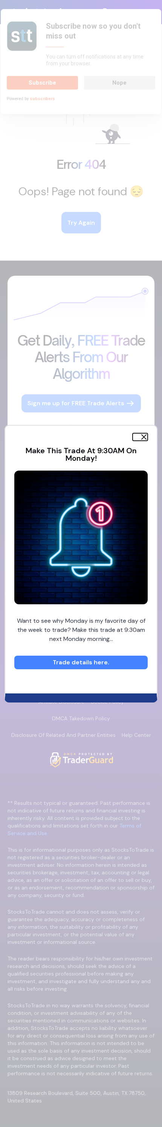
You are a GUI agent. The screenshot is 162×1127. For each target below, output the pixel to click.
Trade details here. (81, 662)
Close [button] (141, 437)
